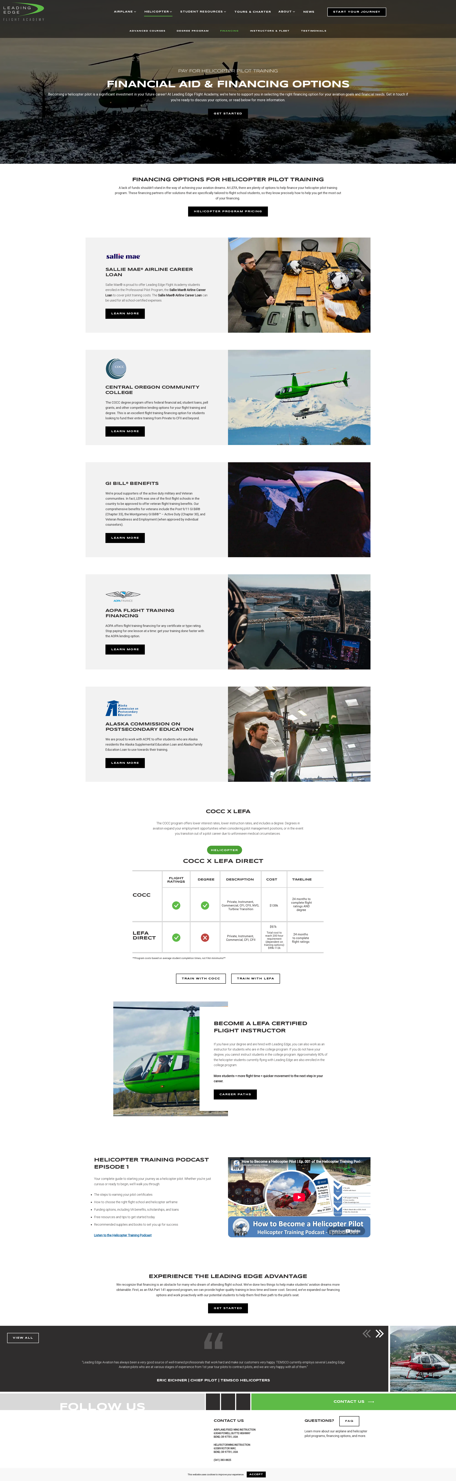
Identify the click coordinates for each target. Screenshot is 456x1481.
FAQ (349, 1421)
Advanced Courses (147, 31)
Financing (229, 31)
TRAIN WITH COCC (201, 978)
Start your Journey (356, 12)
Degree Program (193, 31)
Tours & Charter (252, 12)
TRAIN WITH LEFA (255, 978)
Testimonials (314, 31)
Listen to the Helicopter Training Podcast (123, 1235)
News (309, 12)
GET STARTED (228, 113)
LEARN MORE (125, 313)
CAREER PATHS (235, 1094)
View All (23, 1338)
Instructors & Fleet (270, 31)
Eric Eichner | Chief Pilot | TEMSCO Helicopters (213, 1380)
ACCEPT (256, 1474)
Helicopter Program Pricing (228, 211)
